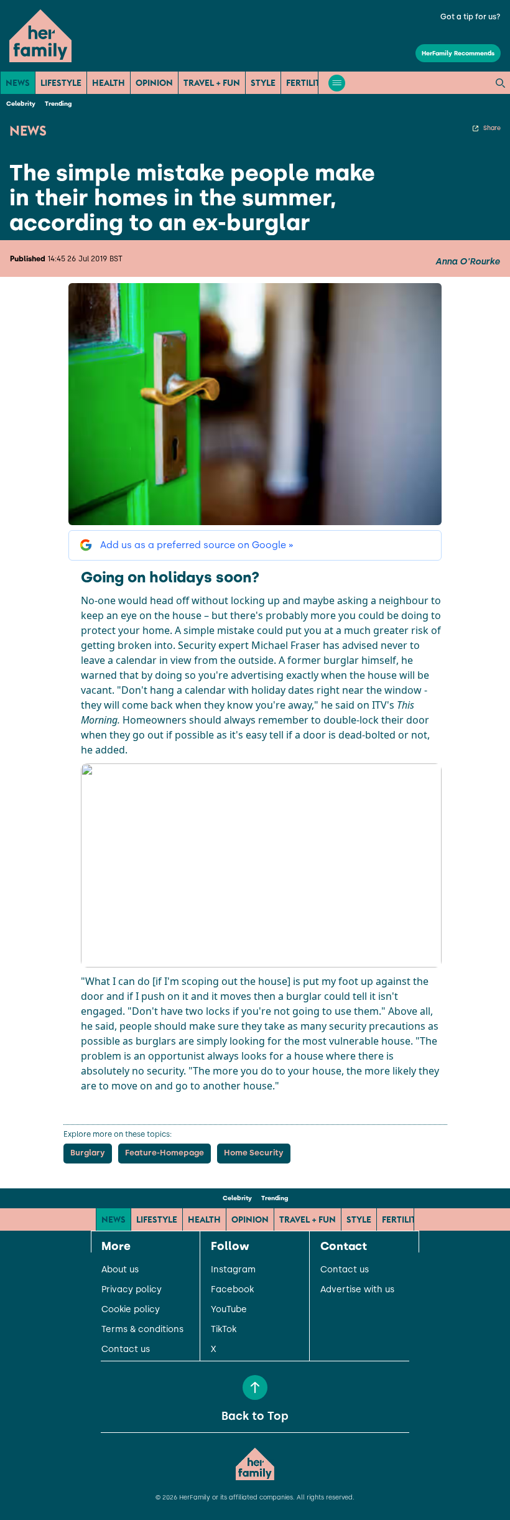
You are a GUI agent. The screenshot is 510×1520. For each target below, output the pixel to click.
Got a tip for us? (470, 16)
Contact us (125, 1349)
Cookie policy (130, 1310)
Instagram (233, 1270)
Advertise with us (357, 1290)
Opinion (154, 82)
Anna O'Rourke (467, 262)
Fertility (306, 82)
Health (108, 82)
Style (263, 82)
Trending (58, 104)
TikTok (223, 1330)
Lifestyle (60, 82)
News (18, 82)
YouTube (229, 1310)
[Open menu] (336, 83)
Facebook (232, 1290)
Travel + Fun (211, 82)
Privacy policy (131, 1290)
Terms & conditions (142, 1330)
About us (120, 1270)
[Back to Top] (255, 1387)
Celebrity (20, 104)
